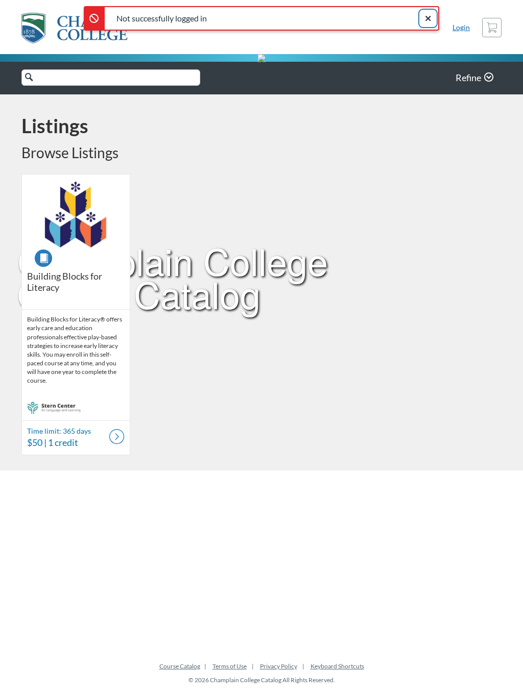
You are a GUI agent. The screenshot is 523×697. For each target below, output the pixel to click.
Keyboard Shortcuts (337, 666)
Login (461, 27)
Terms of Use (229, 666)
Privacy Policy (278, 666)
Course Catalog (179, 666)
